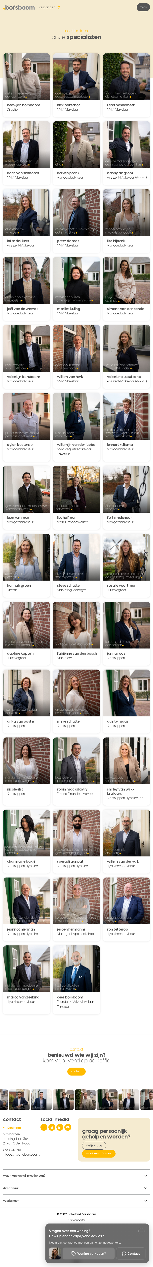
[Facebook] (44, 1127)
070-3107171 (12, 1150)
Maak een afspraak (99, 1153)
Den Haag (14, 1128)
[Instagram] (52, 1127)
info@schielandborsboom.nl (22, 1154)
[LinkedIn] (60, 1127)
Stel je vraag (94, 1145)
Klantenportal (76, 1220)
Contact (76, 1071)
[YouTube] (68, 1127)
